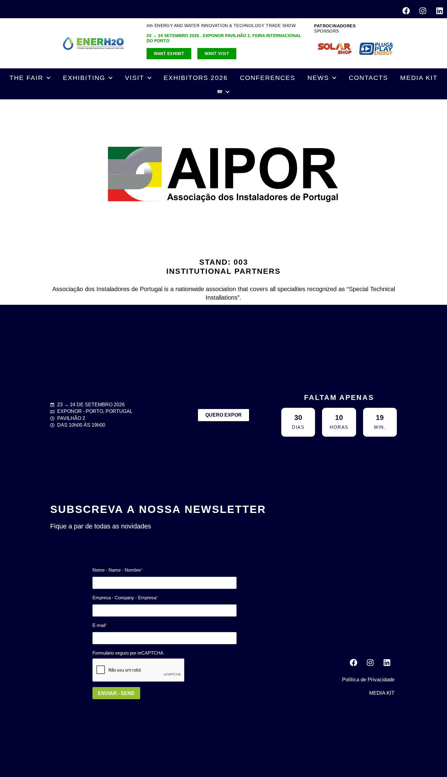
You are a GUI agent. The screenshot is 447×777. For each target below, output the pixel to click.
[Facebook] (406, 10)
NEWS (318, 77)
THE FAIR (26, 77)
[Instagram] (422, 10)
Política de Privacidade (368, 679)
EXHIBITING (84, 77)
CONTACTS (368, 77)
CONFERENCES (267, 77)
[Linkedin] (439, 10)
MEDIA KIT (419, 77)
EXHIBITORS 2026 (196, 77)
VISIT (134, 77)
